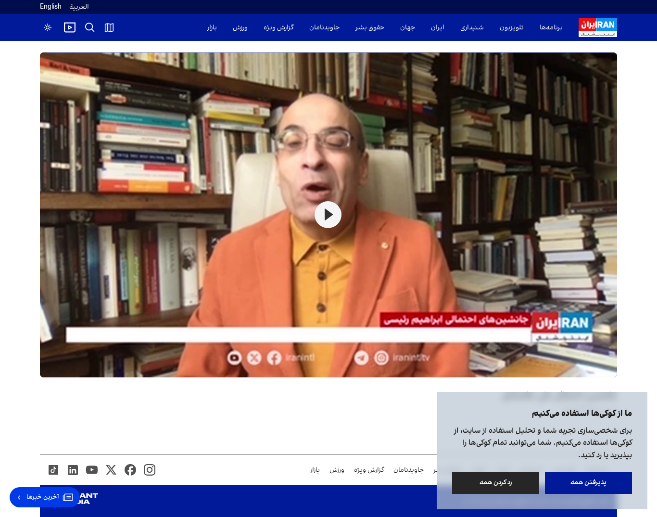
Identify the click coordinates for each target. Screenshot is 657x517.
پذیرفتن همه (588, 483)
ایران (437, 28)
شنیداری (472, 28)
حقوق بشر (369, 28)
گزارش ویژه (278, 28)
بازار (212, 28)
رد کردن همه (496, 483)
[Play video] (70, 27)
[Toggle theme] (47, 27)
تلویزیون (512, 28)
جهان (407, 28)
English (51, 7)
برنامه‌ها (551, 28)
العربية (79, 7)
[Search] (90, 27)
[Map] (109, 27)
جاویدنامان (324, 28)
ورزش (240, 28)
